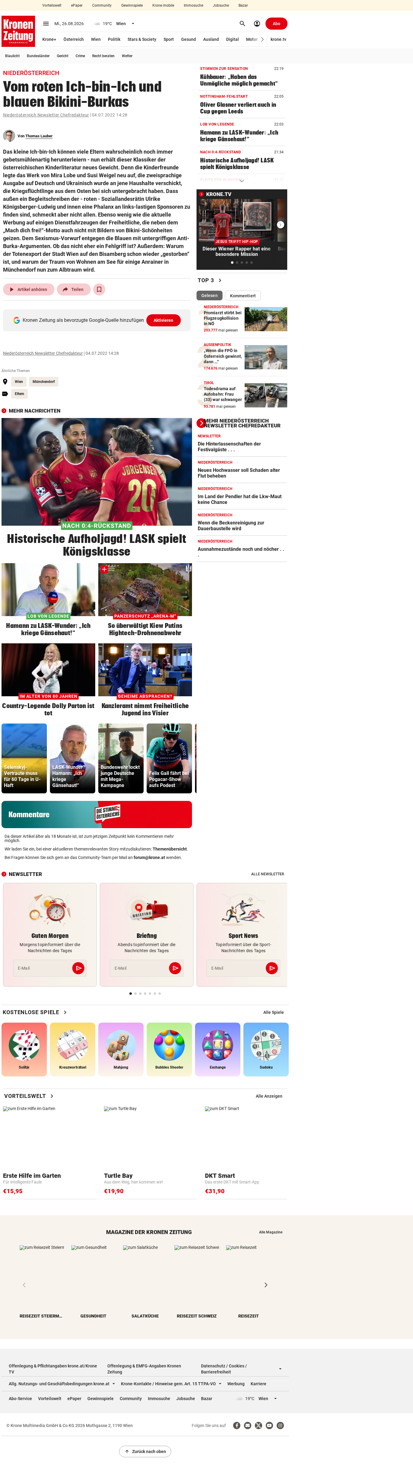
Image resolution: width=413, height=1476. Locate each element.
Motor (252, 39)
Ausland (211, 39)
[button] (262, 39)
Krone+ (49, 39)
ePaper (77, 5)
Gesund (188, 39)
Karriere (258, 1383)
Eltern (19, 394)
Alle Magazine (270, 1232)
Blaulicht (12, 56)
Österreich (73, 39)
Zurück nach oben (145, 1451)
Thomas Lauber (39, 136)
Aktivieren (164, 320)
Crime (80, 56)
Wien (96, 39)
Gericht (62, 56)
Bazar (243, 5)
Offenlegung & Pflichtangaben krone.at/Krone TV (53, 1368)
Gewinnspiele (132, 5)
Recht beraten (103, 56)
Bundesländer (38, 56)
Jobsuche (221, 5)
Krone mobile (163, 5)
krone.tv (278, 39)
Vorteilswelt (51, 5)
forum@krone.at (149, 857)
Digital (232, 39)
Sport (169, 39)
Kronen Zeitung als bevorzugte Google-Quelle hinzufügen (98, 320)
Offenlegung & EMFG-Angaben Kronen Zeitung (144, 1368)
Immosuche (193, 5)
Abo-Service (20, 1398)
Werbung (236, 1383)
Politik (114, 39)
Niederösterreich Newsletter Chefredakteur (46, 115)
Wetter (127, 56)
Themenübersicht (170, 849)
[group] (24, 758)
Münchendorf (44, 382)
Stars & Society (142, 39)
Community (102, 5)
